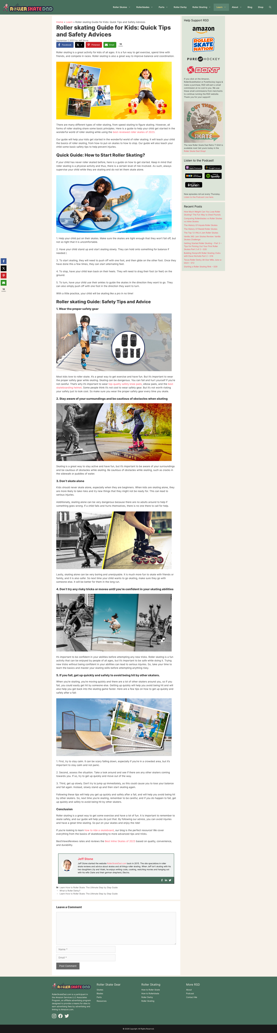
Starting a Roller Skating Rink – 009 (200, 266)
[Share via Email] (3, 283)
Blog (250, 7)
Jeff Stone (85, 859)
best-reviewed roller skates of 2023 (133, 132)
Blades (100, 993)
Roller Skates (120, 7)
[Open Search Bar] (270, 7)
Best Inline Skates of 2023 (119, 841)
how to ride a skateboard (99, 830)
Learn (219, 7)
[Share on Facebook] (3, 261)
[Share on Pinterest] (3, 275)
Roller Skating (199, 7)
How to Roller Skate (150, 989)
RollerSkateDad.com (116, 863)
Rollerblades (142, 7)
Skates (100, 989)
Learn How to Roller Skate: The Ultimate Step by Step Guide (89, 887)
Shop (260, 7)
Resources (101, 1001)
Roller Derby (180, 7)
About (235, 7)
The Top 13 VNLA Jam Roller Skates (201, 232)
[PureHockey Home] (203, 61)
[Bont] (203, 73)
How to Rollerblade (150, 993)
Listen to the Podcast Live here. (199, 197)
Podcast (190, 993)
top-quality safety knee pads (125, 384)
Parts (161, 7)
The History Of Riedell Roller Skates (200, 229)
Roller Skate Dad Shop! (195, 151)
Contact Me (191, 997)
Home (59, 22)
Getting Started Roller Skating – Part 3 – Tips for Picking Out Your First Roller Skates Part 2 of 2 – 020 (203, 246)
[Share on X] (3, 268)
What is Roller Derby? (70, 890)
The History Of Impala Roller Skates (200, 225)
